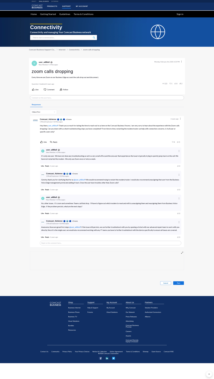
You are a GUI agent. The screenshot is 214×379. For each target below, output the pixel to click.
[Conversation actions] (181, 62)
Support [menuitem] (66, 6)
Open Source (156, 351)
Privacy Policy (67, 351)
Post (178, 283)
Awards (128, 336)
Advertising (130, 321)
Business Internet (74, 308)
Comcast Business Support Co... (42, 50)
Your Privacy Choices (82, 351)
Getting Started (48, 14)
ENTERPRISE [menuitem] (54, 1)
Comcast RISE (169, 351)
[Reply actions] (179, 151)
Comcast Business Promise (132, 326)
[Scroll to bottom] (209, 374)
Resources (72, 330)
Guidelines (64, 14)
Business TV (72, 316)
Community (55, 351)
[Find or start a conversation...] (94, 37)
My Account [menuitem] (82, 6)
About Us (130, 302)
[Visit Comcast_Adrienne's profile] (35, 120)
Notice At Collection (100, 351)
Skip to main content (9, 12)
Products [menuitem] (52, 6)
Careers (128, 331)
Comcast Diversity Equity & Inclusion (132, 340)
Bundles (71, 325)
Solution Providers (151, 308)
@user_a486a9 (79, 180)
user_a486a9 (53, 125)
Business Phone (74, 312)
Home (34, 14)
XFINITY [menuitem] (34, 1)
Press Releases (131, 316)
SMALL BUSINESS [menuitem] (44, 1)
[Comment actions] (180, 119)
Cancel (165, 283)
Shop (70, 302)
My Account (112, 302)
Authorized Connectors (153, 312)
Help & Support (92, 308)
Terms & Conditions (83, 14)
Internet (62, 50)
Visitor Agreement (116, 351)
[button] (165, 83)
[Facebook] (100, 358)
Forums (90, 312)
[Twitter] (113, 358)
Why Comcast (131, 308)
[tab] (36, 104)
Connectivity (74, 50)
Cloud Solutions (73, 321)
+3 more (68, 119)
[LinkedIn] (107, 358)
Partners (148, 302)
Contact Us (44, 351)
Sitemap (145, 351)
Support (90, 302)
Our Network (130, 312)
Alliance (147, 316)
